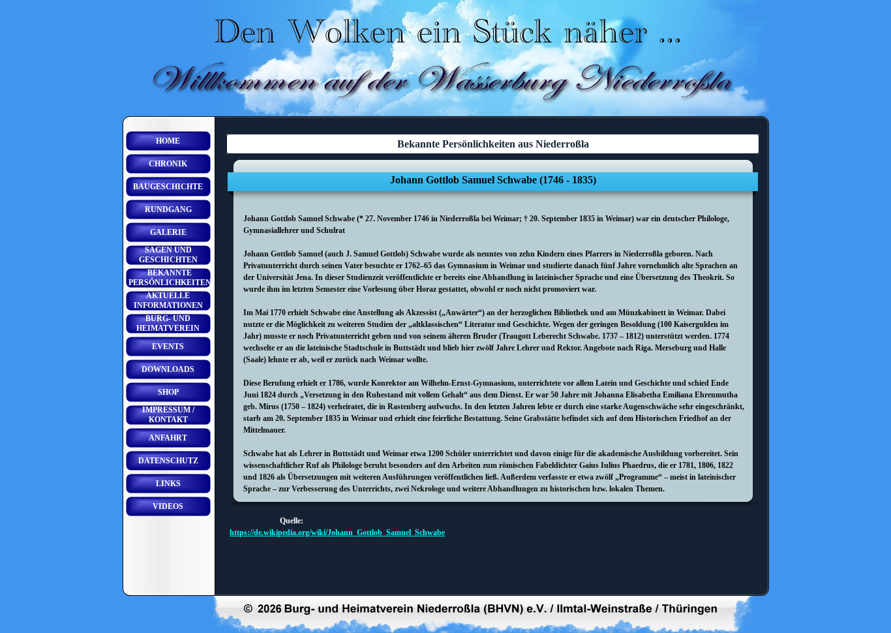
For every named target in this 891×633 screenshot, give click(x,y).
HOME (168, 141)
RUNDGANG (168, 209)
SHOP (168, 392)
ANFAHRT (168, 437)
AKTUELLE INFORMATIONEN (168, 300)
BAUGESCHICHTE (168, 186)
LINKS (168, 483)
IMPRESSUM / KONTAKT (168, 414)
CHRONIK (168, 163)
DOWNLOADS (168, 369)
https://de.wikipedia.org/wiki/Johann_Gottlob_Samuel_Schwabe (337, 532)
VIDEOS (168, 506)
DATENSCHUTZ (168, 460)
